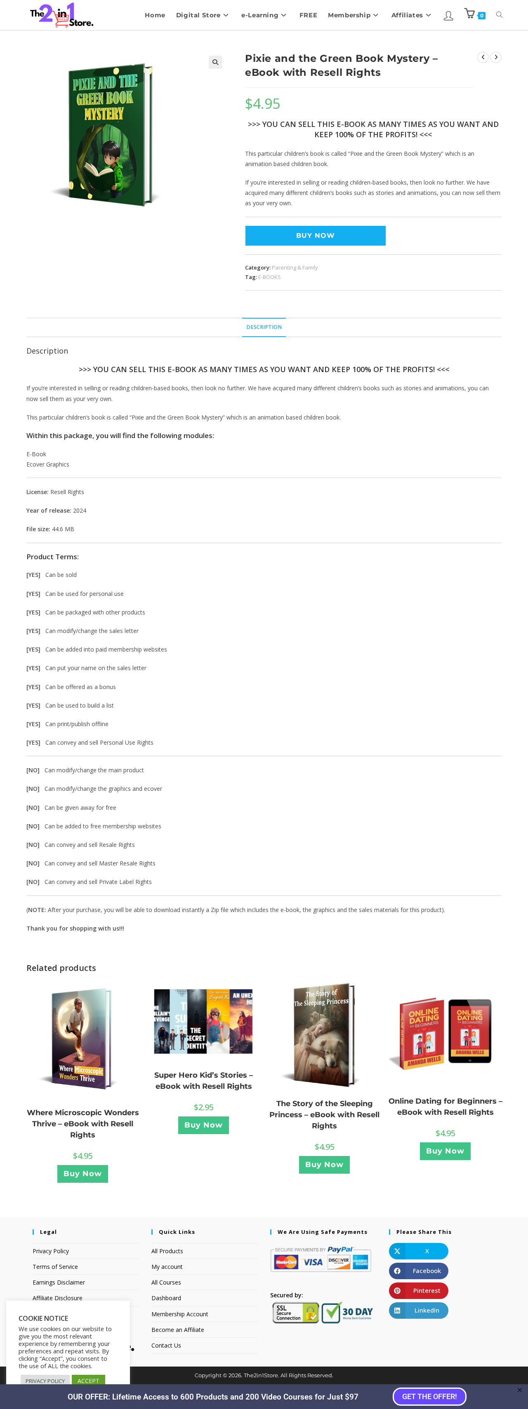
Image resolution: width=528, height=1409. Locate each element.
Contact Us (166, 1345)
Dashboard (166, 1298)
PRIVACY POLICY (45, 1381)
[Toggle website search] (499, 15)
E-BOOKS (269, 277)
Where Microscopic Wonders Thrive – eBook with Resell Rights (83, 1123)
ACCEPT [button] (88, 1381)
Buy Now (315, 235)
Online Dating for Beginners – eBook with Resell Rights (445, 1107)
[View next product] (496, 57)
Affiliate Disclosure (57, 1298)
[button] (215, 62)
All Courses (166, 1282)
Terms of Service (55, 1267)
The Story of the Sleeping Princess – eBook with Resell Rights (324, 1114)
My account (167, 1267)
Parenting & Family (295, 267)
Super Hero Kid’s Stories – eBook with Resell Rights (203, 1081)
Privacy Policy (51, 1251)
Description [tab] (264, 327)
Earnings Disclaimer (59, 1282)
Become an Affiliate (177, 1330)
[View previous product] (483, 57)
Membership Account (179, 1314)
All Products (167, 1251)
